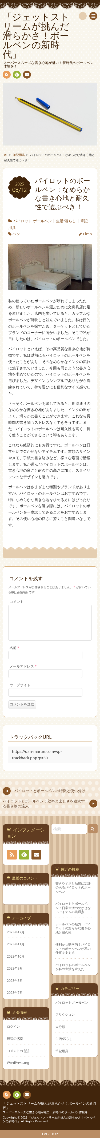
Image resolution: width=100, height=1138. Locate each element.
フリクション (65, 1014)
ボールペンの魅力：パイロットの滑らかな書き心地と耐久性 (73, 928)
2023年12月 (16, 932)
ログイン (13, 1026)
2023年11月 (16, 944)
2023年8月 (15, 980)
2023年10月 (16, 956)
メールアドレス (23, 666)
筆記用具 (61, 1051)
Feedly (17, 75)
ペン (16, 233)
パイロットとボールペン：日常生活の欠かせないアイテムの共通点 (73, 908)
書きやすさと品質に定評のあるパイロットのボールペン (73, 887)
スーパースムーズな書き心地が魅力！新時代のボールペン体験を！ (47, 1112)
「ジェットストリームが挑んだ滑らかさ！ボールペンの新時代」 (49, 1105)
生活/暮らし (66, 220)
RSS (7, 75)
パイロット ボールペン (32, 220)
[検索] (83, 16)
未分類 (60, 1026)
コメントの (18, 1050)
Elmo (87, 233)
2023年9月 (15, 968)
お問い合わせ (27, 75)
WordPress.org (18, 1062)
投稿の (15, 1038)
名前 (14, 647)
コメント (16, 601)
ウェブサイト (20, 685)
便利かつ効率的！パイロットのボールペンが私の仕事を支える (73, 948)
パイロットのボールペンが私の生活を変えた (73, 967)
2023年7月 (15, 992)
